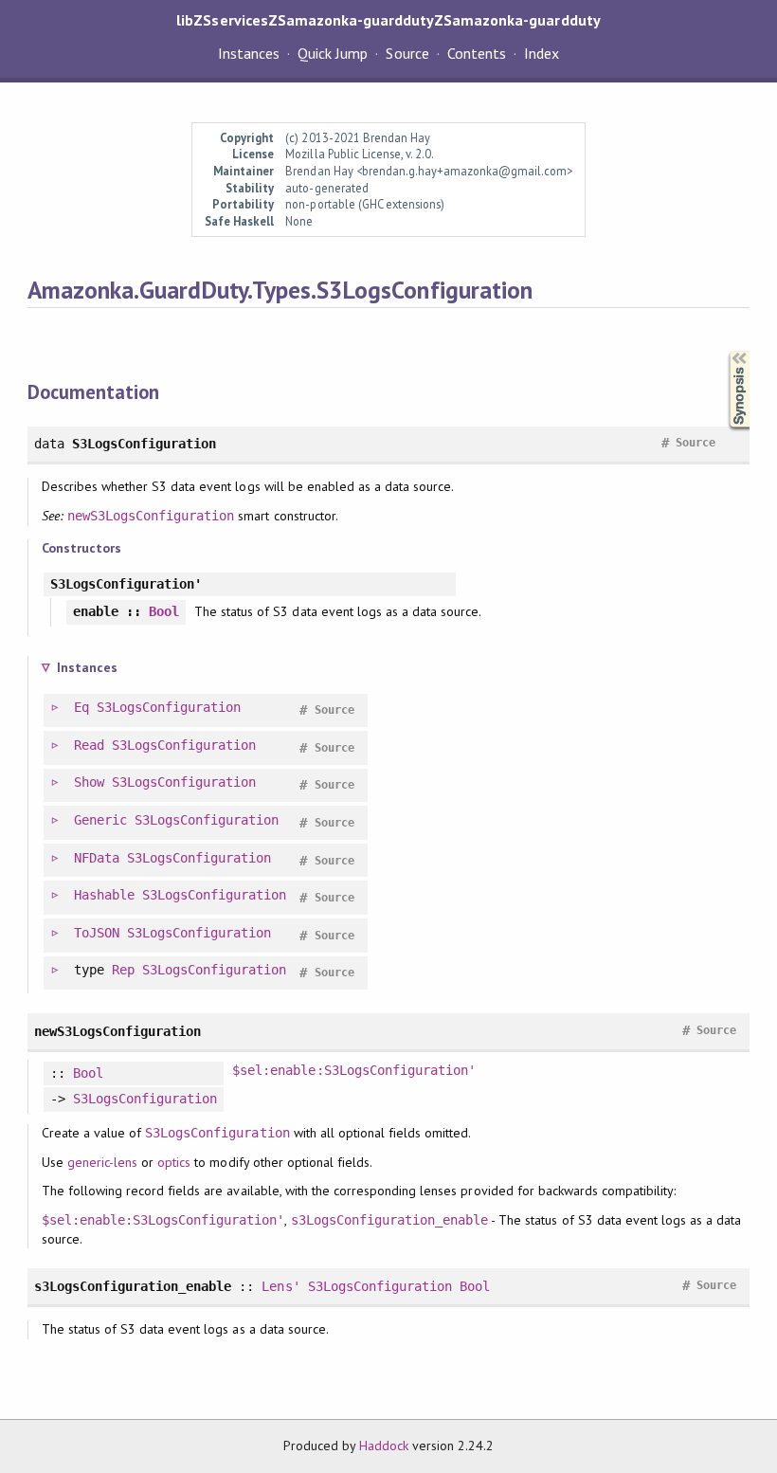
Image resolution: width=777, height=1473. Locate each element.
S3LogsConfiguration (169, 707)
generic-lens (102, 1162)
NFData (96, 857)
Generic (100, 819)
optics (173, 1162)
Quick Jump (333, 53)
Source (407, 53)
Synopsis (724, 351)
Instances (249, 53)
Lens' (280, 1286)
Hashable (104, 894)
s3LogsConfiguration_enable (390, 1220)
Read (89, 745)
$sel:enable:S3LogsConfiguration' (354, 1070)
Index (541, 53)
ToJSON (96, 932)
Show (89, 782)
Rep (123, 969)
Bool (164, 611)
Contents (476, 53)
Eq (81, 707)
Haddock (383, 1445)
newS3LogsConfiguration (151, 515)
